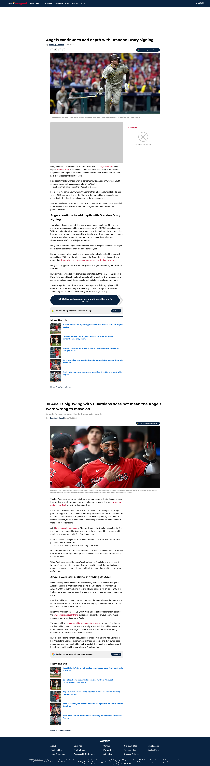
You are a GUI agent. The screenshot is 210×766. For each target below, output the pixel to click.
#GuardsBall (115, 539)
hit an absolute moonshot (66, 528)
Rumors (39, 3)
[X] (196, 3)
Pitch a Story (79, 750)
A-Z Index (107, 754)
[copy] (63, 49)
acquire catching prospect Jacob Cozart (83, 623)
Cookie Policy (154, 750)
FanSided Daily (56, 750)
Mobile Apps (153, 746)
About (53, 746)
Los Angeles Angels (104, 166)
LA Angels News (64, 387)
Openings (78, 746)
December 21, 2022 (88, 187)
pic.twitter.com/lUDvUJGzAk (62, 542)
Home (52, 387)
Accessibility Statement (84, 754)
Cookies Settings (131, 754)
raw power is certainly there (66, 615)
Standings (58, 3)
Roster (67, 3)
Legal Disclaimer (57, 754)
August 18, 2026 (91, 545)
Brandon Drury (63, 169)
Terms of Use (130, 750)
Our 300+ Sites (130, 746)
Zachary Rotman (56, 45)
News (32, 3)
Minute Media (38, 760)
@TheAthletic (90, 184)
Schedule (48, 3)
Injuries (75, 3)
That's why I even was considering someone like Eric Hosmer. (87, 260)
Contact (106, 746)
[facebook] (191, 3)
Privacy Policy (109, 750)
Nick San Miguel (56, 418)
